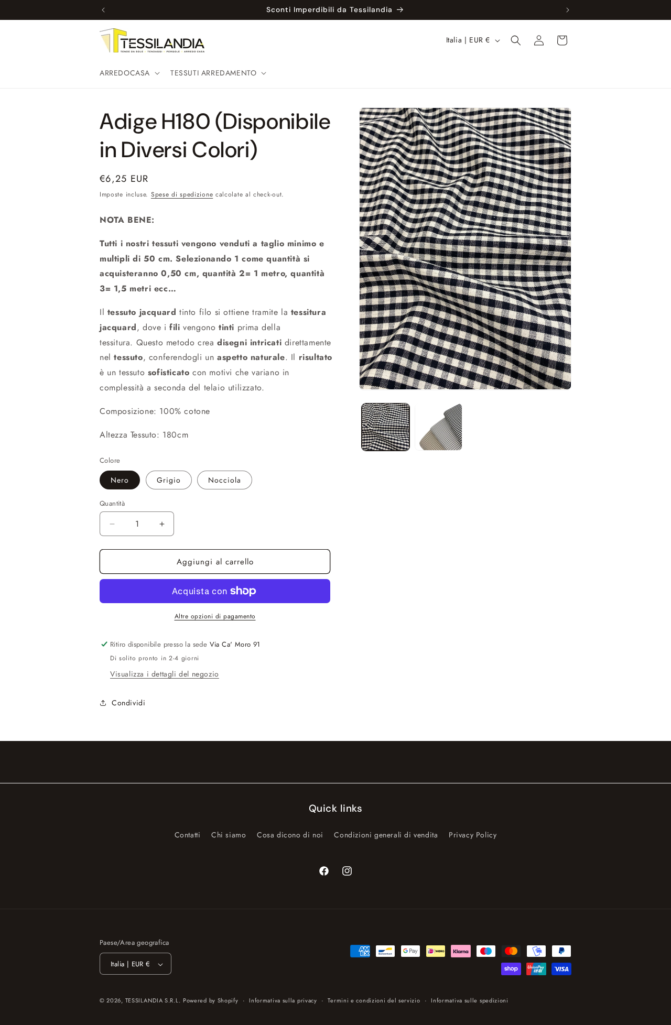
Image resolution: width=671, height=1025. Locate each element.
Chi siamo (228, 834)
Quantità (112, 503)
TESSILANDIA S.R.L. (153, 1001)
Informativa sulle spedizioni (469, 1000)
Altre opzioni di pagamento (215, 616)
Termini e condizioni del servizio (374, 1000)
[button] (128, 73)
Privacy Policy (472, 834)
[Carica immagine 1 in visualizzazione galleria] (385, 427)
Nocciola (224, 480)
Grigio (169, 480)
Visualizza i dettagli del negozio (164, 674)
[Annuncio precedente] (103, 10)
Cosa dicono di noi (290, 834)
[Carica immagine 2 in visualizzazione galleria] (438, 427)
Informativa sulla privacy (283, 1000)
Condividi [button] (128, 702)
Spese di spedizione (182, 194)
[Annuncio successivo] (567, 10)
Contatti (188, 834)
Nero (120, 480)
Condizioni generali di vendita (386, 834)
